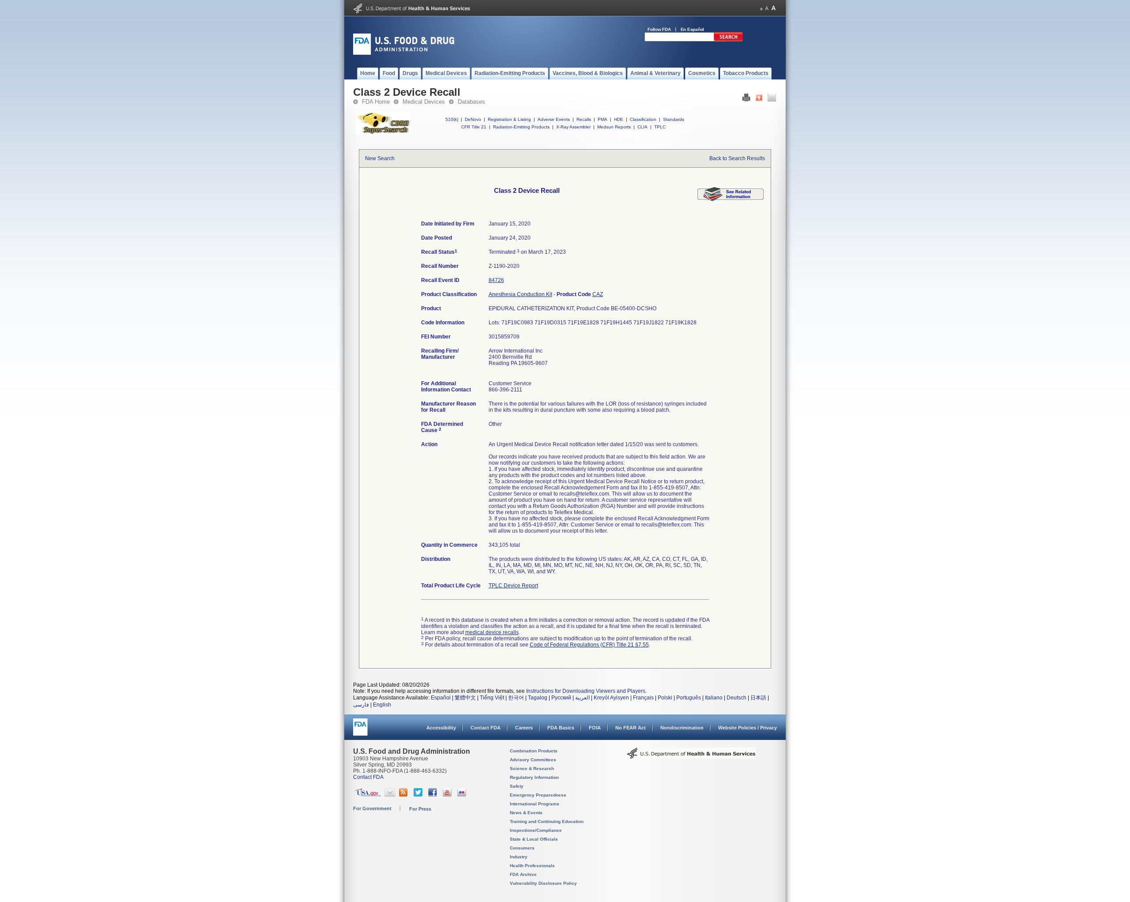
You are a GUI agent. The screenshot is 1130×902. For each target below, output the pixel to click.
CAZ (597, 294)
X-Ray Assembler (573, 126)
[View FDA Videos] (448, 795)
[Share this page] (759, 100)
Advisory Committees (533, 759)
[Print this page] (746, 100)
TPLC (660, 126)
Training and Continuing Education (547, 821)
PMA (602, 119)
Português (688, 698)
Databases (471, 101)
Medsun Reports (614, 126)
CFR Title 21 (473, 126)
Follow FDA (659, 29)
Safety (517, 786)
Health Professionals (532, 865)
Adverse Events (554, 119)
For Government (372, 808)
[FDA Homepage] (360, 731)
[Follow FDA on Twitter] (419, 795)
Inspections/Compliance (536, 830)
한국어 (516, 698)
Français (643, 698)
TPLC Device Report (513, 586)
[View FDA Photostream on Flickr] (462, 795)
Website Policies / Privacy (747, 727)
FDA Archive (523, 874)
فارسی (361, 705)
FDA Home (376, 101)
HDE (618, 119)
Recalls (583, 119)
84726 (496, 280)
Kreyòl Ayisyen (611, 698)
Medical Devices (424, 101)
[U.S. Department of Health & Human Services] (691, 756)
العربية (582, 698)
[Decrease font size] (761, 8)
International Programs (534, 803)
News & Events (526, 812)
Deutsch (736, 698)
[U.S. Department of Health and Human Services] (411, 11)
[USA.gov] (367, 795)
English (382, 705)
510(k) (451, 119)
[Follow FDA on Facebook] (433, 795)
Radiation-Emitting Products (521, 126)
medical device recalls (492, 632)
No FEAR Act (630, 727)
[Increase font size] (773, 8)
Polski (665, 698)
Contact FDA (486, 727)
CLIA (642, 126)
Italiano (714, 698)
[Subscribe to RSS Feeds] (404, 795)
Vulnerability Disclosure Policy (543, 883)
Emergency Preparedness (538, 795)
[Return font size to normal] (766, 8)
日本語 (758, 698)
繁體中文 (465, 698)
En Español (692, 29)
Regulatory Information (534, 777)
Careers (524, 727)
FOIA (595, 727)
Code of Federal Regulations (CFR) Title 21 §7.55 (589, 645)
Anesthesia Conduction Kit (520, 294)
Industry (518, 856)
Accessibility (441, 727)
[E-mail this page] (772, 100)
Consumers (522, 848)
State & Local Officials (534, 839)
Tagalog (537, 698)
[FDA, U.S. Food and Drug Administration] (403, 53)
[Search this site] (728, 40)
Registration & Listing (509, 119)
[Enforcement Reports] (730, 199)
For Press (420, 809)
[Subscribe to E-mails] (390, 795)
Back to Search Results (737, 158)
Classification (643, 119)
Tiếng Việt (492, 698)
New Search (380, 158)
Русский (561, 698)
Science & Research (532, 768)
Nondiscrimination (682, 727)
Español (441, 698)
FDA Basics (560, 727)
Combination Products (533, 750)
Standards (673, 119)
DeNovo (473, 119)
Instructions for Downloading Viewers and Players (585, 691)
